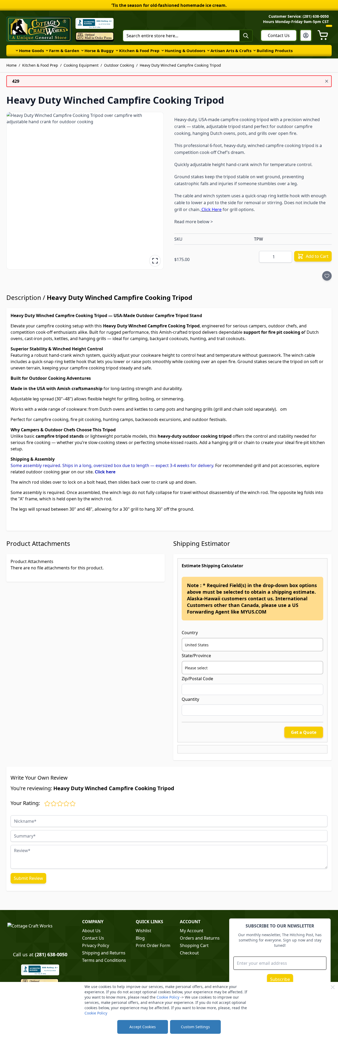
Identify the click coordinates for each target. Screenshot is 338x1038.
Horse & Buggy (99, 50)
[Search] (246, 35)
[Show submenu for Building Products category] (254, 50)
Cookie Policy (168, 997)
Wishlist (143, 931)
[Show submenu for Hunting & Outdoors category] (163, 50)
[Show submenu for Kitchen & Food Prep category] (117, 50)
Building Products (275, 50)
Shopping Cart (194, 945)
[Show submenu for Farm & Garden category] (47, 50)
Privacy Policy (95, 945)
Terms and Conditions (104, 960)
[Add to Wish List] (327, 276)
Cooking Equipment (81, 65)
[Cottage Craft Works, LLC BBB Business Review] (40, 969)
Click (100, 472)
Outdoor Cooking (119, 65)
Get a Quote (303, 732)
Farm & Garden (64, 50)
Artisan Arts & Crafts (230, 50)
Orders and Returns (200, 938)
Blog (140, 938)
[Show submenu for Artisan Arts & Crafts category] (208, 50)
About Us (91, 931)
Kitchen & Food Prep (139, 50)
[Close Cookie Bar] (333, 987)
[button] (85, 190)
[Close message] (326, 81)
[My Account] (305, 35)
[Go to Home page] (39, 29)
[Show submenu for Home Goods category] (17, 50)
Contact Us (279, 35)
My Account (191, 931)
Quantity (190, 699)
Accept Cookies (142, 1026)
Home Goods (31, 50)
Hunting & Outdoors (185, 50)
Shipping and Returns (103, 953)
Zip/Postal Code (197, 679)
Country (190, 632)
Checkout (189, 953)
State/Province (196, 656)
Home (11, 65)
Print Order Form (153, 945)
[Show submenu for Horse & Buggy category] (82, 50)
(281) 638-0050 (51, 954)
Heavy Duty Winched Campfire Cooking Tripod (180, 65)
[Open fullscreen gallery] (155, 261)
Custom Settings (195, 1026)
